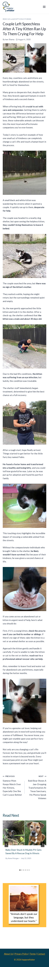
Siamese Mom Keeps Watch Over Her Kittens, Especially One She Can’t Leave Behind (12, 785)
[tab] (20, 870)
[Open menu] (44, 7)
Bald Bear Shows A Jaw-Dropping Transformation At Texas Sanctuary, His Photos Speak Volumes (37, 787)
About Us (8, 953)
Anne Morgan (13, 858)
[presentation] (24, 832)
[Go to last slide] (6, 844)
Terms (33, 953)
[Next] (42, 844)
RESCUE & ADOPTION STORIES (17, 19)
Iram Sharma (9, 39)
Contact (41, 953)
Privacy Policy (21, 953)
